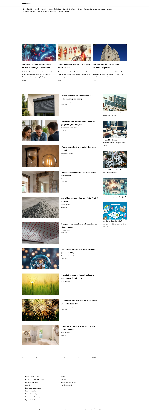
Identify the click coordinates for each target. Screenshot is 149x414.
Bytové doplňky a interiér (31, 9)
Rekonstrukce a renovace (92, 9)
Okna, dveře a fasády (69, 9)
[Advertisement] (74, 25)
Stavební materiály (29, 11)
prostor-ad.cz (26, 3)
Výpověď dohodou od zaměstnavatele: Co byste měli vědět (114, 143)
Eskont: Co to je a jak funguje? (114, 197)
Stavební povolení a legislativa (46, 11)
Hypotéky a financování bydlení (51, 9)
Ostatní (80, 9)
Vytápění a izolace (63, 11)
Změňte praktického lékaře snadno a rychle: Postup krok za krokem (114, 224)
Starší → (95, 357)
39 (78, 357)
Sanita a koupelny (107, 9)
